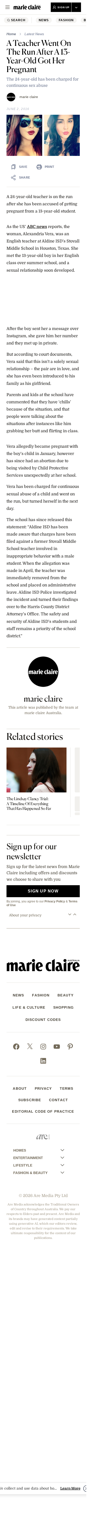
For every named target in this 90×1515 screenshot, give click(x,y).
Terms (67, 1088)
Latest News (34, 34)
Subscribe (29, 1100)
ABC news (37, 226)
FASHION (66, 20)
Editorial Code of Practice (43, 1111)
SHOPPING (63, 1007)
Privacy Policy (54, 901)
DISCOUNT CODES (43, 1020)
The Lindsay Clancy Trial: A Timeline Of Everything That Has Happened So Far (28, 803)
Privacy (43, 1088)
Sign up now (43, 891)
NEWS (44, 20)
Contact (58, 1100)
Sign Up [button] (64, 7)
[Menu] (7, 7)
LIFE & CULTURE (28, 1007)
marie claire (29, 97)
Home (11, 34)
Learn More (70, 1488)
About (20, 1088)
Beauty (66, 995)
